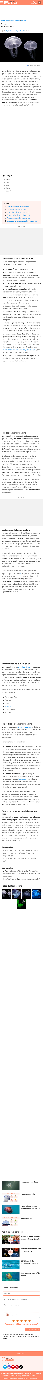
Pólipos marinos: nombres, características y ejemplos (31, 1237)
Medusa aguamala (28, 1194)
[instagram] (9, 1367)
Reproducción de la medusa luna (18, 218)
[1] (20, 573)
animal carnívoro (24, 667)
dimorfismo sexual (24, 727)
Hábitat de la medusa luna (16, 209)
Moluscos (8, 706)
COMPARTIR (34, 4)
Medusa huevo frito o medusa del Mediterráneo (30, 1207)
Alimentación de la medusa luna (18, 215)
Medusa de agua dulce (29, 1182)
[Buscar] (40, 2)
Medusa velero (26, 1219)
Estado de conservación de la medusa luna (22, 221)
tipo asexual (22, 779)
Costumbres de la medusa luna (18, 212)
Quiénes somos (29, 1373)
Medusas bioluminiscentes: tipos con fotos (31, 1250)
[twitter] (5, 1367)
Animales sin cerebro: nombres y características (19, 349)
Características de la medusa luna (18, 206)
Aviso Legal (38, 1373)
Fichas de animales (15, 21)
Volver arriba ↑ (21, 1353)
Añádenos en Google (34, 65)
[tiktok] (21, 1367)
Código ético (33, 1378)
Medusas (23, 21)
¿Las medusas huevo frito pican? (30, 1274)
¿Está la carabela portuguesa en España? (30, 1262)
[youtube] (13, 1367)
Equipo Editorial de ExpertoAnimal (15, 31)
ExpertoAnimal (5, 21)
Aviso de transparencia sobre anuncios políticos (15, 1378)
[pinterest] (17, 1367)
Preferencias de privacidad (28, 1375)
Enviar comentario (32, 1329)
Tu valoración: (10, 1324)
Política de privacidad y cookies (11, 1375)
